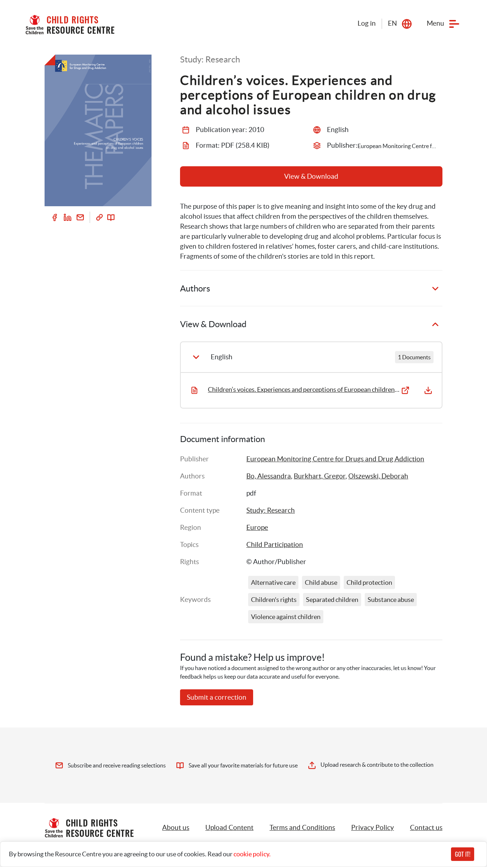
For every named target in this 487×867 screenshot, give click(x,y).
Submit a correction (216, 697)
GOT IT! (462, 854)
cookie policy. (252, 854)
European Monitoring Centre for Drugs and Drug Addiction (335, 459)
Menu (435, 23)
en (392, 23)
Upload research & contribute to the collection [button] (377, 764)
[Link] (99, 217)
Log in (367, 23)
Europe (257, 527)
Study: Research (270, 510)
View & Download (311, 176)
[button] (229, 828)
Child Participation (274, 544)
